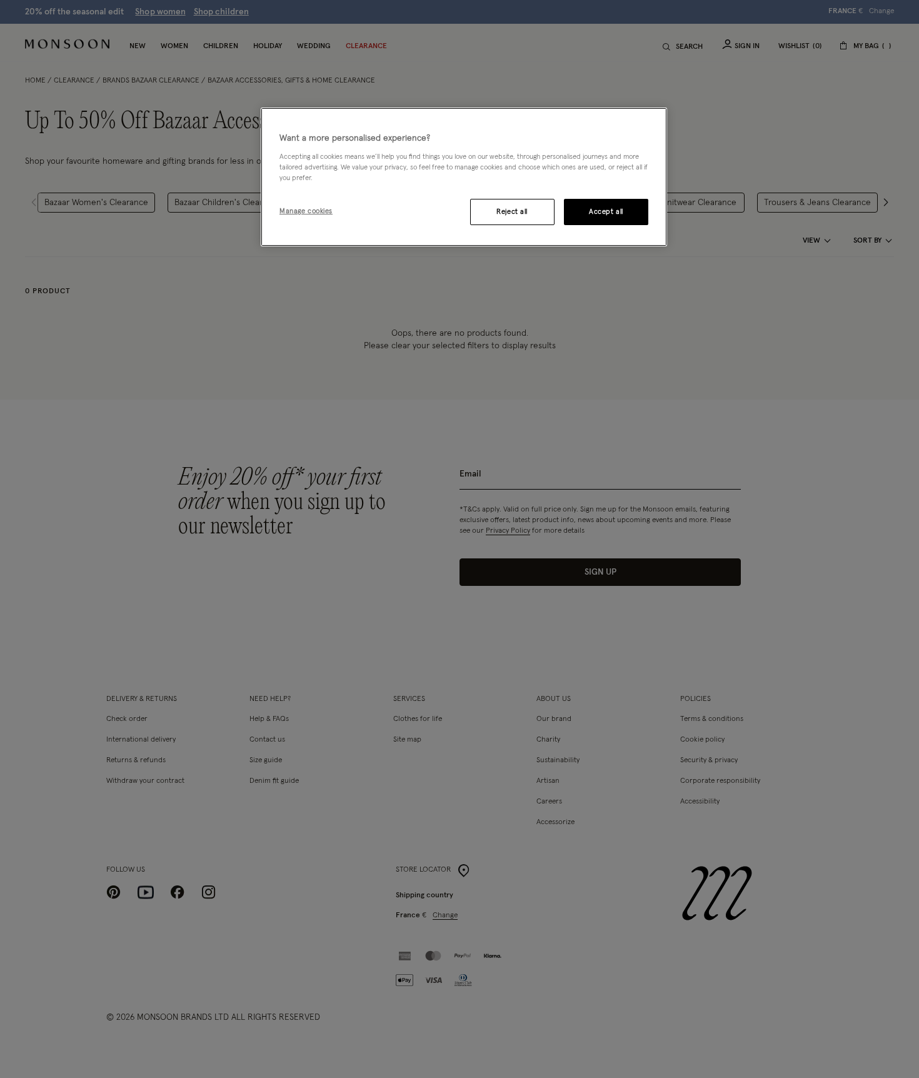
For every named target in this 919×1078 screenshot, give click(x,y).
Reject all (512, 211)
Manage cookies (306, 211)
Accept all (606, 211)
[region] (464, 177)
